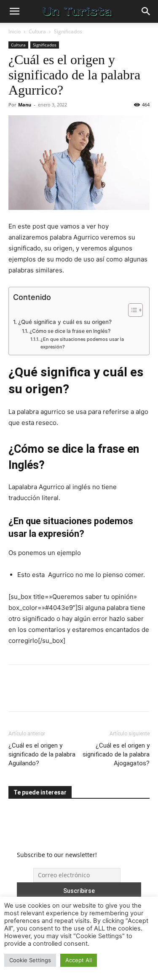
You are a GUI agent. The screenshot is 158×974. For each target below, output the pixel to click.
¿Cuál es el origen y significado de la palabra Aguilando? (41, 754)
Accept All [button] (78, 960)
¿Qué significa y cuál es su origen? (65, 321)
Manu (24, 104)
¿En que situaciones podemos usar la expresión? (82, 343)
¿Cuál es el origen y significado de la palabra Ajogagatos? (116, 754)
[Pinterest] (55, 694)
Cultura (37, 31)
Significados (68, 31)
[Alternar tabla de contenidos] (131, 310)
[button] (14, 11)
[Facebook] (16, 694)
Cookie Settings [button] (30, 960)
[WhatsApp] (75, 694)
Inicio (14, 31)
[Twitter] (36, 694)
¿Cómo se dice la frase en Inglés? (69, 331)
